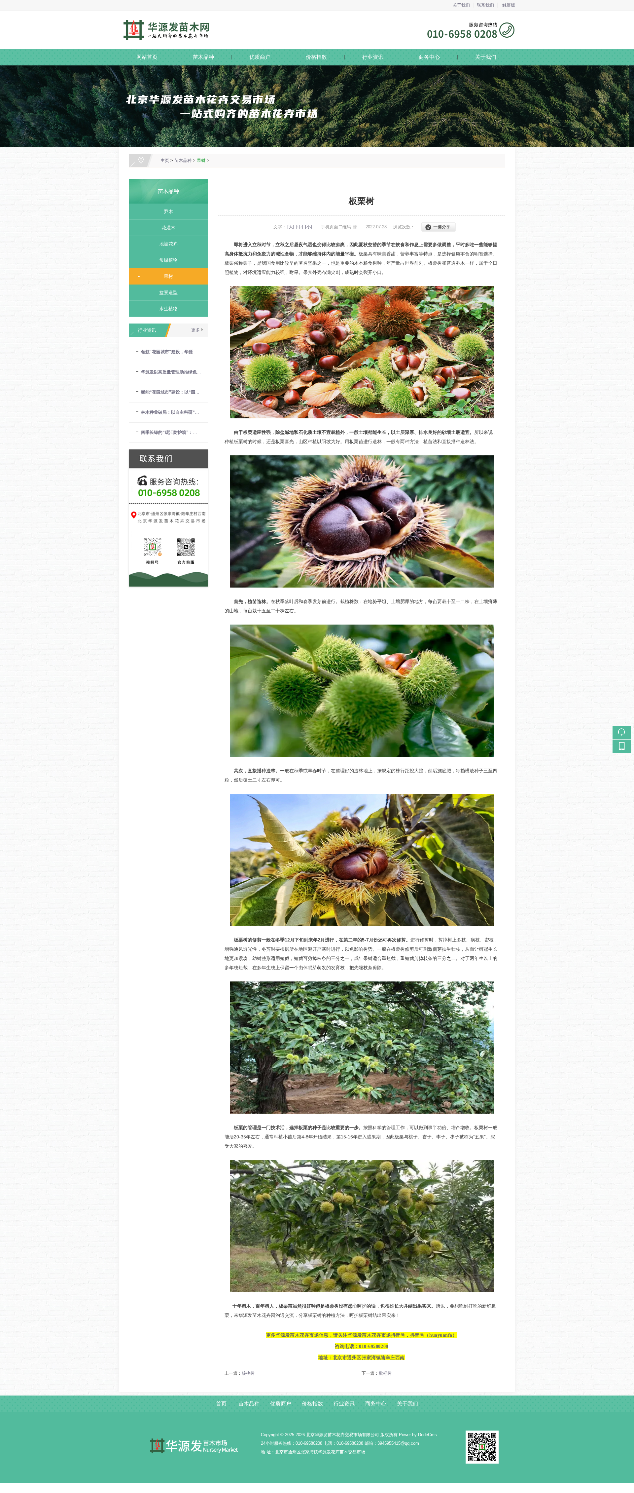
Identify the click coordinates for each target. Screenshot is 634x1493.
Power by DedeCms (418, 1434)
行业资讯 (372, 57)
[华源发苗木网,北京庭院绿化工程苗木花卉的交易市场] (317, 14)
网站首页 (147, 57)
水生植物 (166, 308)
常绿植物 (166, 260)
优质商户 (259, 57)
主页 (164, 160)
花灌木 (165, 227)
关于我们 (461, 5)
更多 (195, 329)
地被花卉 (166, 244)
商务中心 (429, 57)
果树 (201, 160)
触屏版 (508, 5)
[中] (299, 226)
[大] (290, 226)
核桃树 (248, 1373)
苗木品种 (203, 57)
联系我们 (485, 5)
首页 (221, 1403)
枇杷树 (385, 1373)
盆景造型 (166, 292)
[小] (308, 226)
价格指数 (316, 57)
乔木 (165, 211)
